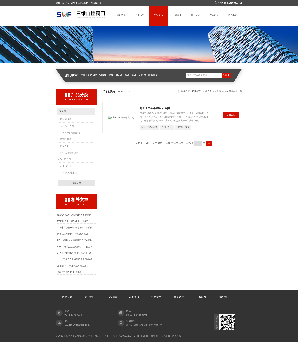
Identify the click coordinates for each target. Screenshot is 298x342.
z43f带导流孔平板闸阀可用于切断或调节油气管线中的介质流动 (76, 227)
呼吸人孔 (64, 146)
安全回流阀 (65, 119)
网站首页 (121, 15)
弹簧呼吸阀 (65, 139)
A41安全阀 (65, 159)
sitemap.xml (143, 336)
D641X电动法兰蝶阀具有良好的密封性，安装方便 (76, 240)
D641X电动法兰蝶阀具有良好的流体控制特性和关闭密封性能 (76, 246)
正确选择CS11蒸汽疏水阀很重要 (73, 265)
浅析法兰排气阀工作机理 (69, 272)
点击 (91, 111)
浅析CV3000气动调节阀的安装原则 (74, 215)
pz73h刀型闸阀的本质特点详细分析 (74, 253)
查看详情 (231, 115)
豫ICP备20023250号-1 (124, 336)
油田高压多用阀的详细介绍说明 (72, 234)
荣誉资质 (179, 297)
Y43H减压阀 (66, 166)
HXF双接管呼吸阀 (69, 152)
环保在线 (176, 336)
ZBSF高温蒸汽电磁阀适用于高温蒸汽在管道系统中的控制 (76, 259)
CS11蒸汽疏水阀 (68, 172)
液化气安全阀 (67, 126)
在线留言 (214, 15)
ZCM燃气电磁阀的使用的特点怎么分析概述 (76, 221)
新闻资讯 (177, 15)
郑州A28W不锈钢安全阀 (155, 108)
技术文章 (195, 15)
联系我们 (232, 15)
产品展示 (158, 15)
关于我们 (139, 15)
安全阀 (62, 111)
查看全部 (76, 183)
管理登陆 (155, 336)
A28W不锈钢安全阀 (70, 132)
